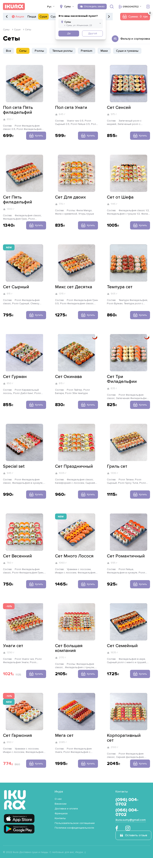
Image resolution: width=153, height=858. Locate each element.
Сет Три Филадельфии (122, 379)
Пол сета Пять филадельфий (18, 110)
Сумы (6, 29)
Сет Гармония (17, 735)
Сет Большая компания (68, 648)
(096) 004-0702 (126, 802)
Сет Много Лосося (74, 556)
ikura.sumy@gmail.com (130, 819)
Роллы (39, 50)
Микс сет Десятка (73, 287)
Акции (19, 16)
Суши (43, 16)
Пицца (31, 16)
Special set (14, 466)
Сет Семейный (122, 646)
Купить (39, 135)
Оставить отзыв (136, 835)
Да (69, 33)
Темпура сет (119, 287)
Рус (49, 6)
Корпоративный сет (124, 738)
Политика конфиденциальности (74, 828)
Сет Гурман (15, 376)
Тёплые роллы (62, 50)
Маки (104, 50)
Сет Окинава (68, 376)
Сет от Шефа (120, 197)
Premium (86, 50)
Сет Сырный (16, 287)
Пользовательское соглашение (75, 823)
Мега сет (64, 735)
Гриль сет (117, 466)
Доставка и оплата (66, 808)
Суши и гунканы (127, 50)
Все (8, 50)
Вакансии (60, 804)
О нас (58, 799)
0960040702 (131, 6)
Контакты (60, 818)
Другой (92, 33)
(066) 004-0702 (126, 812)
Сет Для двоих (70, 197)
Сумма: (135, 16)
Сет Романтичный (126, 556)
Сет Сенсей (119, 107)
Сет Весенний (17, 556)
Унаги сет (13, 646)
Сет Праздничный (74, 466)
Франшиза (61, 813)
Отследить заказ (94, 6)
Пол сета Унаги (71, 107)
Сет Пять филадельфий (17, 199)
